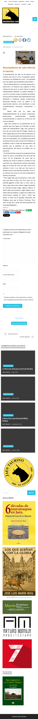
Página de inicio (7, 36)
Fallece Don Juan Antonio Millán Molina (15, 419)
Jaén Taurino (8, 25)
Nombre (5, 265)
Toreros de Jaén (12, 1)
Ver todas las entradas (19, 323)
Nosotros (17, 4)
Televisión (10, 4)
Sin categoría (18, 36)
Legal (29, 4)
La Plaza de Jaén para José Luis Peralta (17, 369)
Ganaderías (22, 1)
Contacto (23, 4)
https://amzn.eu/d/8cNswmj (23, 597)
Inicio (5, 1)
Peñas (32, 1)
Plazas (27, 1)
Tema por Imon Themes (19, 716)
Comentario (7, 238)
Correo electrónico (8, 274)
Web (4, 284)
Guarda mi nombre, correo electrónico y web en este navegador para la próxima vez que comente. (19, 298)
